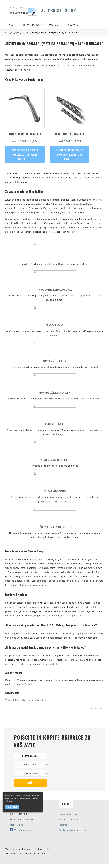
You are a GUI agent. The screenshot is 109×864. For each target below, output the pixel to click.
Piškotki (63, 824)
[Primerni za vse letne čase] (54, 449)
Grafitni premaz (54, 325)
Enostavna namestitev (54, 491)
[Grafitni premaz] (54, 314)
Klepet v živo (16, 824)
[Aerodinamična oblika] (54, 350)
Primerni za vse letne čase (54, 460)
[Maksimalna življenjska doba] (54, 382)
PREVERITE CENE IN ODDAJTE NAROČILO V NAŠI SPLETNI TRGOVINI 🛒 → (25, 154)
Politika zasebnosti (68, 819)
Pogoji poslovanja (68, 814)
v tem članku (52, 664)
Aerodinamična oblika (54, 361)
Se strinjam (12, 807)
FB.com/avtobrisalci (24, 830)
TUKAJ (28, 684)
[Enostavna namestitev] (54, 480)
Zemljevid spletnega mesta (72, 830)
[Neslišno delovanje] (54, 413)
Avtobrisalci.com (59, 10)
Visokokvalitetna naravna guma (54, 289)
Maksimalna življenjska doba (54, 393)
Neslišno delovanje (54, 424)
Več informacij (10, 801)
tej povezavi (75, 615)
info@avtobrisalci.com (21, 12)
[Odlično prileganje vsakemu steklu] (54, 516)
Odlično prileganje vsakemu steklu (54, 527)
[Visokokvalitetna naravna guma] (54, 279)
